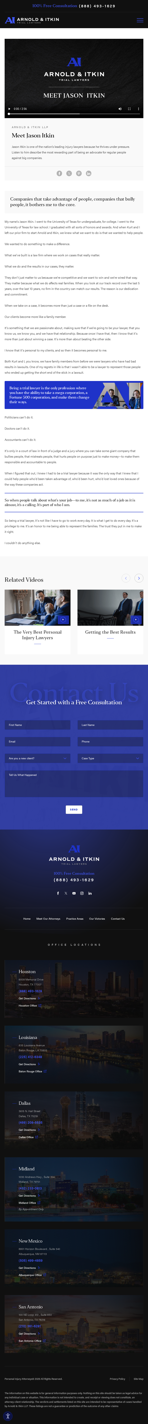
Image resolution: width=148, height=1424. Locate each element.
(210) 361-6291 (30, 1326)
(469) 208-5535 (30, 1122)
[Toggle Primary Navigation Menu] (140, 20)
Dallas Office (26, 1137)
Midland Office (27, 1202)
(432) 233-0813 (30, 1188)
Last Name (88, 725)
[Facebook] (58, 893)
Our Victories (97, 918)
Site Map (138, 1379)
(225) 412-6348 (30, 1057)
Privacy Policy (117, 1379)
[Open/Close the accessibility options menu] (8, 1416)
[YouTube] (74, 893)
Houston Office (28, 1005)
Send (74, 809)
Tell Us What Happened (23, 775)
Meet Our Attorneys (48, 918)
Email (12, 741)
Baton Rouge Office (30, 1071)
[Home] (32, 20)
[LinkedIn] (90, 893)
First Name (15, 725)
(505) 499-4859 (31, 1260)
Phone (85, 741)
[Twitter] (66, 893)
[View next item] (139, 578)
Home (26, 918)
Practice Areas (74, 918)
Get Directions (27, 998)
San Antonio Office (30, 1340)
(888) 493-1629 (97, 6)
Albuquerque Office (30, 1274)
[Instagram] (82, 893)
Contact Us (118, 918)
